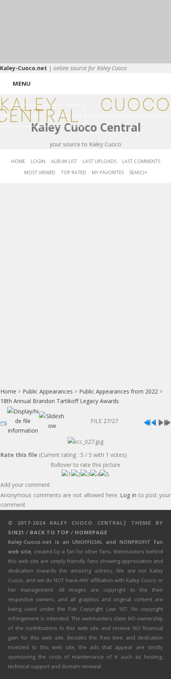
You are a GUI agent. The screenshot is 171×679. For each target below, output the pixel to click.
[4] (95, 474)
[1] (66, 474)
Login (38, 161)
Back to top (49, 532)
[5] (104, 474)
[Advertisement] (85, 291)
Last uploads (100, 161)
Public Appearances (48, 391)
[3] (85, 474)
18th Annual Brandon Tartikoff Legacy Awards (59, 401)
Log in (128, 495)
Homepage (91, 532)
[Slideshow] (52, 419)
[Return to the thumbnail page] (3, 420)
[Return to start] (147, 420)
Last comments (141, 161)
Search (138, 172)
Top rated (73, 172)
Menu (22, 83)
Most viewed (39, 172)
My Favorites (108, 172)
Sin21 (16, 532)
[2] (76, 474)
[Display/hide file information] (23, 419)
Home (18, 161)
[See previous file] (154, 420)
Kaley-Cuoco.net (23, 68)
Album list (64, 161)
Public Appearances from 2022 (118, 391)
